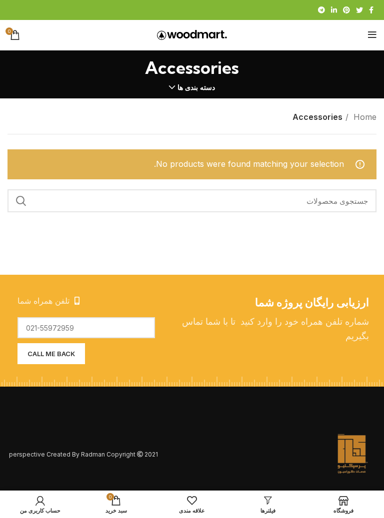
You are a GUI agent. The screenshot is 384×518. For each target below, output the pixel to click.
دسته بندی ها (196, 87)
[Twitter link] (359, 9)
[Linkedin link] (334, 9)
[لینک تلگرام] (321, 9)
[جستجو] (21, 200)
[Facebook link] (371, 9)
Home (363, 117)
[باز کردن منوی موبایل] (372, 35)
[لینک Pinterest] (346, 9)
